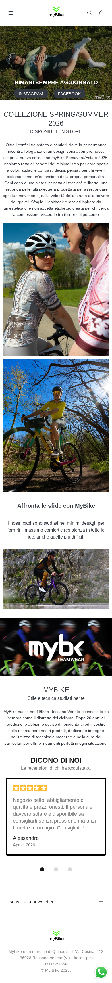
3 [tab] (70, 869)
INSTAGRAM (31, 93)
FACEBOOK (69, 93)
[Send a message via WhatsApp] (101, 972)
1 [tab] (42, 869)
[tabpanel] (56, 820)
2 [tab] (56, 869)
